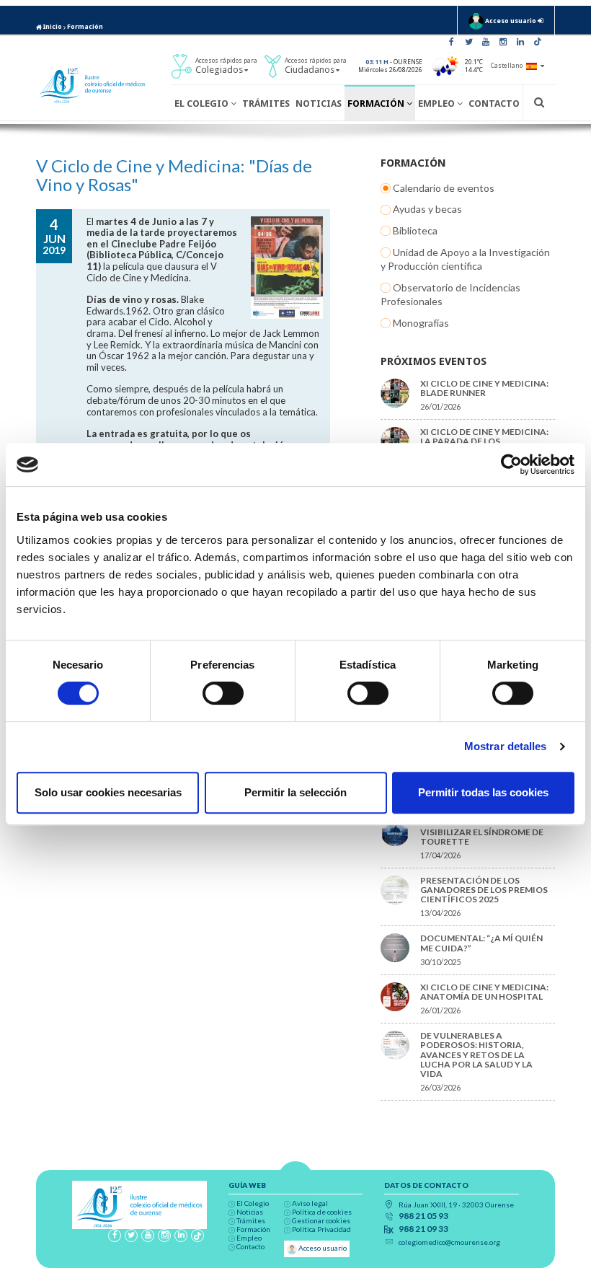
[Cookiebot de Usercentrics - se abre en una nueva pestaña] (511, 464)
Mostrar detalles (505, 746)
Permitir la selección (295, 792)
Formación (85, 26)
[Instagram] (503, 41)
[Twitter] (468, 41)
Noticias (319, 103)
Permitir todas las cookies (483, 792)
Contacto (494, 103)
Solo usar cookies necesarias (108, 792)
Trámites (266, 103)
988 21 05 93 (423, 1216)
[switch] (223, 693)
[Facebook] (451, 41)
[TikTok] (537, 41)
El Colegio (202, 103)
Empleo (437, 103)
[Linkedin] (520, 41)
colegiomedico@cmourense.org (449, 1242)
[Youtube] (485, 41)
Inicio (52, 26)
